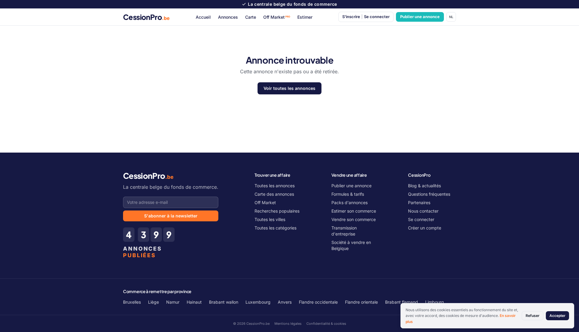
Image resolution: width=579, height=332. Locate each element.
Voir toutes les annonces (289, 88)
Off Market (276, 17)
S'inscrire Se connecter (366, 16)
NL (451, 17)
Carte (250, 17)
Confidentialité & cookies (326, 323)
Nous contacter (423, 210)
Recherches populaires (277, 210)
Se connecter (421, 219)
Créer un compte (424, 227)
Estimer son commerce (353, 210)
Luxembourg (258, 302)
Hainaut (194, 302)
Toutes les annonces (275, 185)
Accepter (557, 315)
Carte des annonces (274, 194)
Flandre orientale (361, 302)
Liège (153, 302)
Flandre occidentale (318, 302)
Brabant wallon (223, 302)
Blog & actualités (424, 185)
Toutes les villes (270, 219)
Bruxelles (132, 302)
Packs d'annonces (349, 202)
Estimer (304, 17)
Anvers (285, 302)
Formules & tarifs (347, 194)
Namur (172, 302)
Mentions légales (288, 323)
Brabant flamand (401, 302)
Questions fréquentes (429, 194)
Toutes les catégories (275, 227)
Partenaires (419, 202)
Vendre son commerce (353, 219)
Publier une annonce (420, 16)
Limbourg (434, 302)
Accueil (203, 17)
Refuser (532, 315)
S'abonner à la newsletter (171, 215)
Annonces (228, 17)
